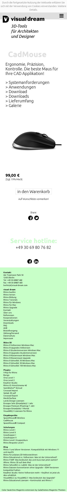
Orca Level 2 (9, 380)
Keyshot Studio (10, 383)
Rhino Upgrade (10, 308)
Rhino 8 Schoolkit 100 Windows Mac (19, 366)
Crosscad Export (10, 396)
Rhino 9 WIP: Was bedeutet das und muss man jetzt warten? (30, 460)
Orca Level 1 (9, 378)
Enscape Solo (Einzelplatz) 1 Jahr (18, 403)
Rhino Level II (9, 432)
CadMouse (8, 420)
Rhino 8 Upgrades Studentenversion (20, 353)
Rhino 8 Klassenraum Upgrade (17, 358)
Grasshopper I (9, 435)
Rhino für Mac (9, 305)
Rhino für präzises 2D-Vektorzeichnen (20, 455)
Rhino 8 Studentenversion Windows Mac (21, 350)
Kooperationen (10, 318)
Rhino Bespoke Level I (13, 443)
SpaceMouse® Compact (14, 423)
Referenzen (8, 315)
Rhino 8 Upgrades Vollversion (16, 348)
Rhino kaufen (9, 292)
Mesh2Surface (9, 398)
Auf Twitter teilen (36, 218)
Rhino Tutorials (10, 300)
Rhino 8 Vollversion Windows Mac (18, 345)
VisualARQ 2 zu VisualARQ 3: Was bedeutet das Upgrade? (29, 478)
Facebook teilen (30, 218)
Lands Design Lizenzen (13, 401)
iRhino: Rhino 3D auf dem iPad (17, 462)
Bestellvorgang (10, 331)
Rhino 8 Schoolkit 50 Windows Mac (19, 363)
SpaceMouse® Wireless (14, 418)
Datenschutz (9, 336)
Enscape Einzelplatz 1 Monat (16, 408)
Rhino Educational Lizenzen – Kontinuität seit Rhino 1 (27, 480)
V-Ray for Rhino (10, 373)
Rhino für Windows (12, 302)
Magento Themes (57, 490)
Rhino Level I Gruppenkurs (15, 440)
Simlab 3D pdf (9, 393)
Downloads (8, 323)
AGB (5, 328)
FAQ (5, 325)
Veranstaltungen (11, 320)
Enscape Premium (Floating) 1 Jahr (19, 406)
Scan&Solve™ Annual (12, 388)
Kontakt (7, 310)
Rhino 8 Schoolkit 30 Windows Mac (19, 361)
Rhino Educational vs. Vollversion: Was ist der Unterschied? (30, 457)
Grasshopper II (9, 438)
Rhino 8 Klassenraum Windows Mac (19, 355)
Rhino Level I (9, 430)
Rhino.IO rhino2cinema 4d (15, 385)
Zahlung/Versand (11, 333)
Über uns (7, 313)
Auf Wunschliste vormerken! (33, 199)
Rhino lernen (9, 295)
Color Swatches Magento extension (18, 490)
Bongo (6, 375)
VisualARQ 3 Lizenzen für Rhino (17, 411)
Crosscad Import (10, 391)
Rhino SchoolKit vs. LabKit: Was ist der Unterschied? (27, 465)
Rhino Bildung (9, 297)
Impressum (8, 338)
